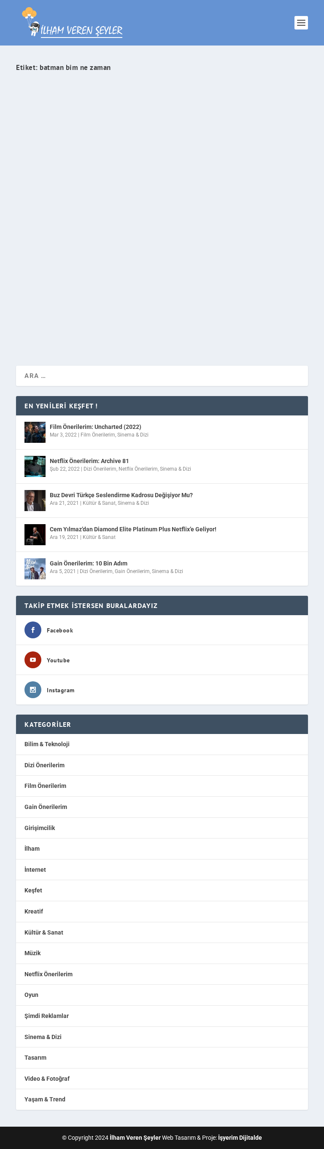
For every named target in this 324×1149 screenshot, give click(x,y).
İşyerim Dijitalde (240, 1137)
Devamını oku (51, 329)
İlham (32, 848)
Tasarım (35, 1057)
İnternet (35, 869)
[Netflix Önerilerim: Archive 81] (35, 466)
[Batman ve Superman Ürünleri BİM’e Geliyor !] (162, 167)
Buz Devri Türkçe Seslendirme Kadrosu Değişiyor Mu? (121, 495)
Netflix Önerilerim (138, 469)
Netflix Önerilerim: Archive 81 (89, 461)
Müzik (32, 953)
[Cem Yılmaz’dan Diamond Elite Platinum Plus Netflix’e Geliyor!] (35, 534)
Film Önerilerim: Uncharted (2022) (95, 426)
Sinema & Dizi (132, 435)
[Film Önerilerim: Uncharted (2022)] (35, 432)
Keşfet (33, 890)
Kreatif (33, 911)
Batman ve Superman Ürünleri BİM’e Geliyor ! (97, 268)
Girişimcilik (39, 828)
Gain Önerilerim (132, 571)
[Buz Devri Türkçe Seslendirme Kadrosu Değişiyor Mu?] (35, 500)
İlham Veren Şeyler (45, 283)
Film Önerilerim (98, 435)
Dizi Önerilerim (100, 469)
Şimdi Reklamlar (46, 1015)
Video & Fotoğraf (47, 1078)
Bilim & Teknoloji (47, 744)
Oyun (31, 994)
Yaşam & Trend (147, 283)
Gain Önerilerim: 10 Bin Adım (88, 563)
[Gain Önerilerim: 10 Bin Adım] (35, 568)
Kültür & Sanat (99, 503)
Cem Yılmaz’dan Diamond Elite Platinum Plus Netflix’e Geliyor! (133, 529)
